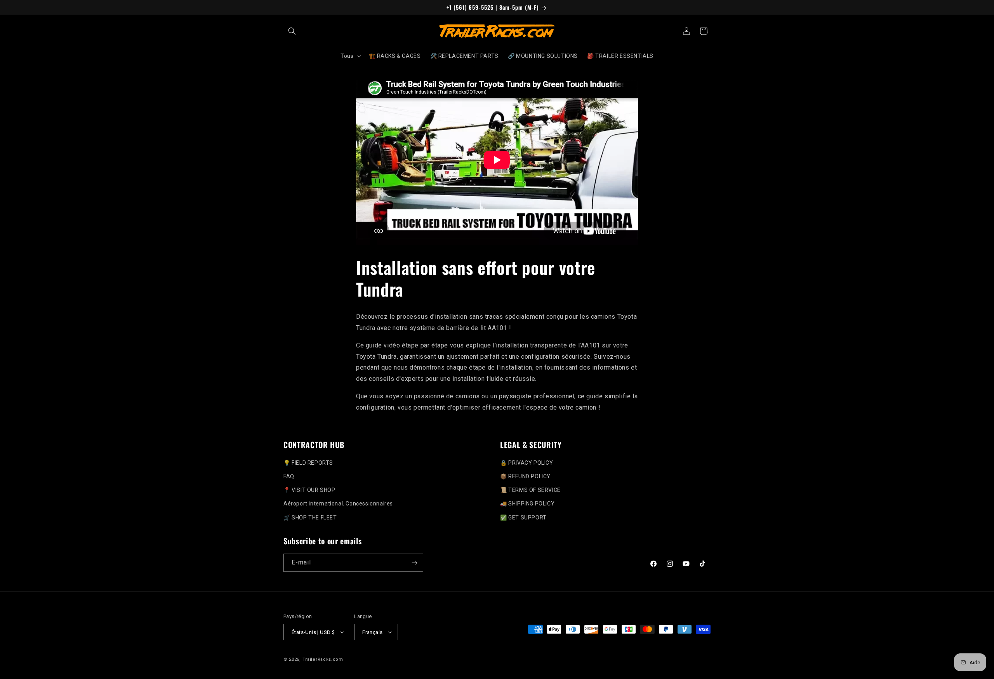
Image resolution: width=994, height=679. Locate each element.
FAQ (288, 476)
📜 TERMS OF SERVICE (530, 490)
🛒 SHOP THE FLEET (310, 517)
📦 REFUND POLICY (525, 476)
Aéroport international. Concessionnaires (338, 503)
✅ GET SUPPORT (523, 517)
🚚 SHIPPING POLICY (527, 503)
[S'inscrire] (414, 563)
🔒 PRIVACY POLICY (526, 463)
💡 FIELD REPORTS (308, 463)
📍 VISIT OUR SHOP (309, 490)
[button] (292, 31)
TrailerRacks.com (322, 659)
